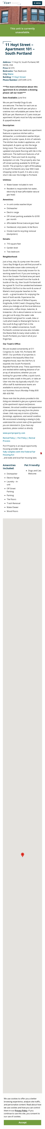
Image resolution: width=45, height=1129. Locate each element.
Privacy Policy (21, 1110)
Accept (23, 1122)
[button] (22, 855)
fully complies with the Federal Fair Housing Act (19, 453)
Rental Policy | (10, 438)
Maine (10, 74)
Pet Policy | (23, 438)
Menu (38, 3)
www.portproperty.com (14, 433)
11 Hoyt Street (19, 77)
